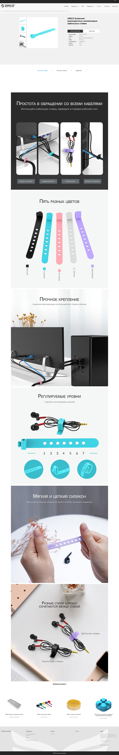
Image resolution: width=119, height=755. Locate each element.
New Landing (4, 11)
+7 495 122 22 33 (104, 741)
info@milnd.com (104, 745)
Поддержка (90, 6)
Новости (53, 734)
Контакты (107, 6)
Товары (9, 11)
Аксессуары (13, 11)
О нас (98, 6)
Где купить (115, 6)
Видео (27, 737)
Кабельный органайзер (33, 11)
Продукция (74, 6)
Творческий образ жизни (22, 11)
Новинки (66, 6)
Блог (83, 6)
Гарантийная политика (31, 740)
